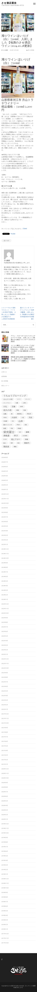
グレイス (27, 399)
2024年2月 (4, 595)
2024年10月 (5, 558)
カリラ (19, 399)
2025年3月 (4, 535)
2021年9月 (4, 727)
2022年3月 (4, 700)
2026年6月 (4, 466)
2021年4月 (4, 750)
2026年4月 (4, 476)
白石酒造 (25, 435)
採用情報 (4, 376)
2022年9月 (4, 672)
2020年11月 (5, 773)
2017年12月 (5, 933)
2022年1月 (4, 709)
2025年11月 (5, 498)
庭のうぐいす (7, 424)
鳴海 (15, 446)
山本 (20, 421)
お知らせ (4, 372)
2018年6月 (4, 906)
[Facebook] (1, 959)
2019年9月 (4, 837)
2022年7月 (4, 682)
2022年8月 (4, 677)
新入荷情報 (31, 50)
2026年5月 (4, 471)
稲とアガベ (15, 439)
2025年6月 (4, 521)
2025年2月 (4, 540)
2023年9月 (4, 617)
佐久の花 (7, 410)
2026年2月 (4, 485)
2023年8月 (4, 622)
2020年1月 (4, 819)
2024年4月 (4, 585)
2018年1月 (4, 929)
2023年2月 (4, 650)
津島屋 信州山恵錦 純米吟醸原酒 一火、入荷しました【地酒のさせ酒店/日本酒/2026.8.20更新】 (23, 359)
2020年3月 (4, 810)
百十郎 (5, 439)
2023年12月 (5, 604)
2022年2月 (4, 704)
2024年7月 (4, 572)
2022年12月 (5, 659)
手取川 (18, 424)
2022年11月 (5, 663)
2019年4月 (4, 860)
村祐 (12, 428)
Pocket (13, 234)
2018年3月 (4, 920)
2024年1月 (4, 599)
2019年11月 (5, 828)
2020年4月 (4, 805)
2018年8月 (4, 897)
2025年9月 (4, 508)
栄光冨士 (8, 432)
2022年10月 (5, 668)
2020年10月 (5, 778)
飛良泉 (6, 446)
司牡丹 (29, 414)
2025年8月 (4, 512)
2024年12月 (5, 549)
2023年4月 (4, 640)
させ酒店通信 (8, 2)
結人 (4, 443)
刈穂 (17, 410)
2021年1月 (4, 764)
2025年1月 (4, 544)
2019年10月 (5, 833)
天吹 (30, 417)
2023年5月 (4, 636)
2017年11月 (5, 938)
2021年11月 (5, 718)
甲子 (16, 436)
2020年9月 (4, 782)
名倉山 (5, 417)
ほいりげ (6, 240)
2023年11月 (5, 608)
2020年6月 (4, 796)
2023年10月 (5, 613)
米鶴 (26, 439)
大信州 (14, 417)
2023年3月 (4, 645)
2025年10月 (5, 503)
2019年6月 (4, 851)
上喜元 (24, 402)
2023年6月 (4, 631)
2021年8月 (4, 732)
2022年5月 (4, 691)
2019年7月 (4, 846)
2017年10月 (5, 943)
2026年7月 (4, 462)
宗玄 (13, 421)
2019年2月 (4, 869)
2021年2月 (4, 759)
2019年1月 (4, 874)
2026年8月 (4, 457)
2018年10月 (5, 888)
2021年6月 (4, 741)
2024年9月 (4, 563)
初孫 (24, 410)
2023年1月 (4, 654)
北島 (4, 414)
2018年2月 (4, 924)
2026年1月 (4, 489)
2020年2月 (4, 814)
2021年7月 (4, 737)
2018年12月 (5, 878)
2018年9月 (4, 892)
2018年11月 (5, 883)
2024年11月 (5, 553)
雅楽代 (26, 443)
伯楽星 (21, 406)
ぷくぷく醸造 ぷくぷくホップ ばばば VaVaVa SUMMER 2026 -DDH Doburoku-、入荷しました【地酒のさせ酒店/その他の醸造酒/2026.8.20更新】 (23, 349)
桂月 (20, 432)
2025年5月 (4, 526)
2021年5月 (4, 746)
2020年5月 (4, 801)
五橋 (13, 406)
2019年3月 (4, 865)
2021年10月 (5, 723)
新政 (26, 424)
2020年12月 (5, 769)
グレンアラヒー (7, 402)
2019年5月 (4, 856)
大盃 (23, 417)
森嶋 (27, 432)
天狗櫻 (5, 421)
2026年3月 (4, 480)
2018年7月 (4, 901)
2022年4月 (4, 695)
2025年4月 (4, 530)
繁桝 (12, 443)
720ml (25, 228)
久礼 (5, 406)
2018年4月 (4, 915)
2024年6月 (4, 576)
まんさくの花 (8, 399)
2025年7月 (4, 517)
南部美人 (19, 414)
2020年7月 (4, 791)
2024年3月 (4, 590)
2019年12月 (5, 824)
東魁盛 (19, 428)
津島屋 (6, 436)
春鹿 (4, 428)
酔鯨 (18, 443)
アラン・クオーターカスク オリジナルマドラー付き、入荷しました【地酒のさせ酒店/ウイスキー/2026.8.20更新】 (23, 338)
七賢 (16, 403)
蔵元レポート (5, 385)
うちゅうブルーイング (14, 395)
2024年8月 (4, 567)
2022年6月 (4, 686)
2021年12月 (5, 714)
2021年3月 (4, 755)
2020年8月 (4, 787)
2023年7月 (4, 627)
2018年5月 (4, 911)
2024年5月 (4, 581)
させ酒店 (5, 50)
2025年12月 (5, 494)
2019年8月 (4, 842)
